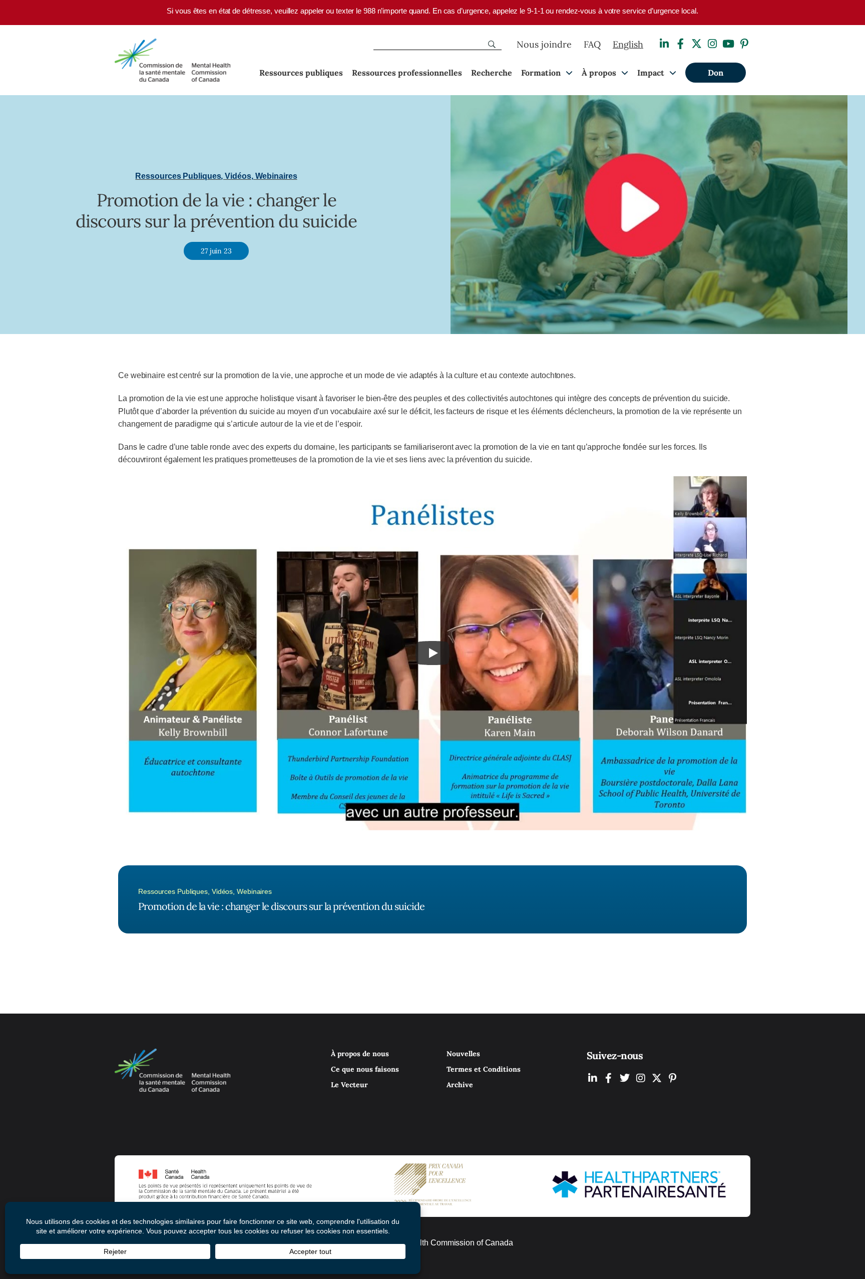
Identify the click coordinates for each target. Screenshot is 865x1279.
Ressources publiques (301, 73)
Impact (650, 73)
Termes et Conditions (484, 1069)
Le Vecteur (349, 1084)
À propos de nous (360, 1053)
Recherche (491, 73)
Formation (541, 73)
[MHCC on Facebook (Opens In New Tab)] (609, 1078)
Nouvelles (463, 1053)
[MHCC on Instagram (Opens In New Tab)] (641, 1078)
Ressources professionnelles (407, 73)
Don (715, 73)
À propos (599, 73)
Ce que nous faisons (365, 1069)
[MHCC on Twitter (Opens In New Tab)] (625, 1078)
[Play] (432, 653)
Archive (460, 1084)
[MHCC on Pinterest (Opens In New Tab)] (673, 1078)
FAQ (592, 44)
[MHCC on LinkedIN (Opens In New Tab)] (593, 1078)
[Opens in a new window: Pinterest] (744, 44)
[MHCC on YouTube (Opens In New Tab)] (657, 1078)
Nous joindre (544, 44)
